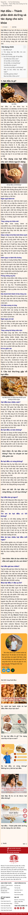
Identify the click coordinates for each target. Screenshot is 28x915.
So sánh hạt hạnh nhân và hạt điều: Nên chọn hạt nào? (14, 707)
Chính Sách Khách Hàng (6, 903)
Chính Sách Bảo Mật (5, 906)
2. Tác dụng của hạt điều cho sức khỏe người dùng (14, 53)
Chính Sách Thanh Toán (6, 908)
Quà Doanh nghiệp (18, 895)
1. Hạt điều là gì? (7, 50)
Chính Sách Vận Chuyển (6, 910)
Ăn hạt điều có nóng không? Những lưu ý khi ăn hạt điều (14, 767)
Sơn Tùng (14, 27)
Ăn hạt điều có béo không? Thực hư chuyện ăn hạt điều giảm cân (14, 453)
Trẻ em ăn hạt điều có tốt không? (14, 67)
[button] (24, 47)
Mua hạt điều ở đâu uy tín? (11, 76)
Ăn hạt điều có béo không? (12, 61)
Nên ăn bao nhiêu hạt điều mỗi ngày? (15, 71)
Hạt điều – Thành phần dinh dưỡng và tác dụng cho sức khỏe (14, 827)
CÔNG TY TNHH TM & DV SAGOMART (7, 886)
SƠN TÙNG (5, 667)
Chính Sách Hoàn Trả (6, 901)
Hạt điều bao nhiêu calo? (11, 59)
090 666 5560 (4, 891)
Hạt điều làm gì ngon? (10, 65)
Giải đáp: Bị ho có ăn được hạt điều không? (14, 797)
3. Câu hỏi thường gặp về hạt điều (12, 56)
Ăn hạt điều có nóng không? (12, 63)
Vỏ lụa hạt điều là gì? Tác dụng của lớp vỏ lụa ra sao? (14, 737)
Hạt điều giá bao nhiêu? (11, 74)
